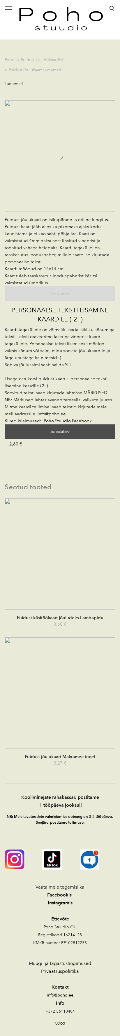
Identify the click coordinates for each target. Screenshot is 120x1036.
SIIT (68, 364)
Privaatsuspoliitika (60, 971)
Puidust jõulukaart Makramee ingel (60, 756)
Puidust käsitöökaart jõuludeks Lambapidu (60, 617)
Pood (10, 59)
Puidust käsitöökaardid (42, 59)
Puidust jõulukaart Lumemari (35, 70)
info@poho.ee (52, 414)
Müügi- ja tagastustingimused (60, 963)
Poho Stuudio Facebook (68, 421)
